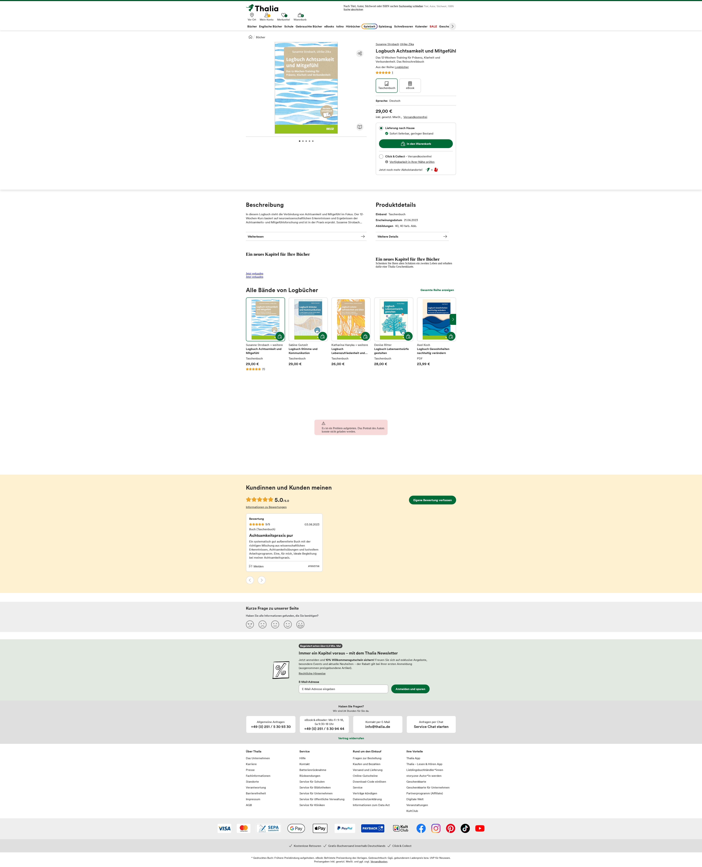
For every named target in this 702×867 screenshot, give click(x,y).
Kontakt (304, 764)
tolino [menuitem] (340, 26)
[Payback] (373, 829)
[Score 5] (300, 624)
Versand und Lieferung (367, 770)
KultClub (412, 811)
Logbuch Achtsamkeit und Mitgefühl (265, 334)
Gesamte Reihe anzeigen (437, 290)
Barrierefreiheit (256, 793)
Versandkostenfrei (415, 117)
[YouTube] (479, 829)
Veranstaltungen (417, 805)
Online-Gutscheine (365, 775)
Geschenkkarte (416, 781)
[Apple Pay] (320, 829)
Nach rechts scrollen (453, 319)
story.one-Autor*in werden (423, 775)
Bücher (260, 37)
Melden (259, 566)
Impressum (253, 799)
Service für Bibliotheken (315, 787)
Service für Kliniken (312, 805)
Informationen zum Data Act (371, 805)
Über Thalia (253, 751)
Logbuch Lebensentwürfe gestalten (393, 334)
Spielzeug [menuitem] (385, 26)
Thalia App (413, 758)
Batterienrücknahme (312, 770)
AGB (249, 805)
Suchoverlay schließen (411, 6)
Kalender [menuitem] (421, 26)
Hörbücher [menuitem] (353, 26)
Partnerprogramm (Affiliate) (424, 793)
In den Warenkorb (419, 144)
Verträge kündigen (365, 793)
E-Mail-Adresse (309, 682)
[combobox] (381, 128)
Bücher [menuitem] (252, 26)
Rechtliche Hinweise (312, 673)
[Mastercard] (243, 829)
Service (304, 751)
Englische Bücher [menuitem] (270, 26)
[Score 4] (288, 624)
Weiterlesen (256, 236)
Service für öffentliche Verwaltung (321, 799)
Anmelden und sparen (410, 689)
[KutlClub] (400, 829)
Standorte (252, 781)
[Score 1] (250, 624)
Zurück (250, 580)
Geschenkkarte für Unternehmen (428, 787)
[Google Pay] (296, 829)
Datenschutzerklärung (367, 799)
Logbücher (402, 67)
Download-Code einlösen (369, 781)
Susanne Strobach (387, 44)
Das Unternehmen (258, 758)
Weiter (452, 26)
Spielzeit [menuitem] (369, 26)
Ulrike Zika (407, 44)
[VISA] (224, 829)
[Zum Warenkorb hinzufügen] (279, 336)
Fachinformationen (258, 775)
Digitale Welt (415, 799)
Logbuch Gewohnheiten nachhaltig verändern (436, 334)
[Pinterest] (450, 829)
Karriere (251, 764)
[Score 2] (262, 624)
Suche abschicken (353, 9)
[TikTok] (465, 829)
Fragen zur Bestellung (367, 758)
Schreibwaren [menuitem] (403, 26)
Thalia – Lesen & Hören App (424, 764)
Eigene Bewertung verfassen (432, 500)
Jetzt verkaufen (254, 273)
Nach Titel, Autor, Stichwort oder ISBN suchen (371, 6)
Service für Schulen (312, 781)
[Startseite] (250, 37)
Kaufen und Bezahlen (366, 764)
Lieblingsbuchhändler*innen (424, 770)
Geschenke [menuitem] (446, 26)
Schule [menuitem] (288, 26)
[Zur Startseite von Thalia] (264, 8)
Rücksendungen (309, 775)
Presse (250, 770)
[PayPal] (345, 829)
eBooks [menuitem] (329, 26)
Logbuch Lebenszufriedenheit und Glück (351, 334)
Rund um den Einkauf (367, 751)
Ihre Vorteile (414, 751)
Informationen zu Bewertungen (266, 507)
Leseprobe (359, 127)
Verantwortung (256, 787)
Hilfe (302, 758)
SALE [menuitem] (433, 26)
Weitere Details (388, 236)
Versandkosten (379, 861)
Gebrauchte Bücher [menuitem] (309, 26)
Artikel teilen (359, 53)
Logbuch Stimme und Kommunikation (308, 334)
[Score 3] (275, 624)
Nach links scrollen (249, 319)
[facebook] (421, 829)
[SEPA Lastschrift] (269, 829)
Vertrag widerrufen (351, 738)
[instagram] (436, 829)
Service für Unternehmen (316, 793)
